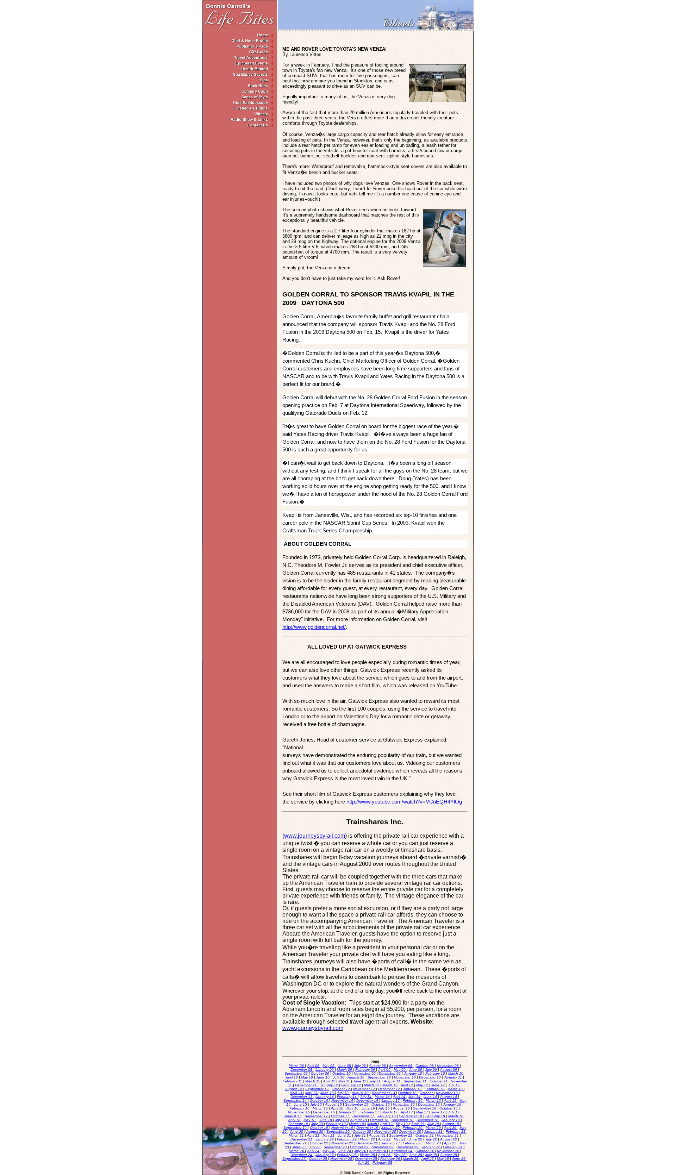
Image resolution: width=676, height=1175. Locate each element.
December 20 (410, 1131)
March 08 (297, 1066)
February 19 (298, 1124)
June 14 (431, 1097)
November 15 (404, 1104)
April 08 (313, 1066)
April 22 (385, 1139)
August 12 (294, 1089)
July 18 (341, 1120)
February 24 (453, 1147)
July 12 (454, 1085)
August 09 (449, 1069)
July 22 (431, 1139)
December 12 (389, 1089)
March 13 (455, 1089)
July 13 (343, 1093)
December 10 (430, 1077)
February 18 (435, 1116)
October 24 (425, 1151)
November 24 (448, 1151)
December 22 (367, 1143)
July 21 (360, 1135)
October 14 (319, 1100)
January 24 (431, 1147)
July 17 (454, 1112)
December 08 (301, 1069)
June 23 (299, 1147)
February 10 (435, 1073)
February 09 (365, 1069)
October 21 (425, 1135)
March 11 (313, 1081)
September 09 (296, 1073)
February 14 (347, 1097)
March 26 (411, 1159)
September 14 (295, 1100)
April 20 (450, 1128)
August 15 (334, 1104)
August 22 (449, 1139)
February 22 (347, 1139)
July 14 (366, 1097)
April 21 (313, 1135)
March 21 (297, 1135)
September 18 (411, 1116)
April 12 (407, 1085)
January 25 (325, 1155)
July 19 (433, 1124)
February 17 (369, 1112)
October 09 (320, 1073)
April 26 (428, 1159)
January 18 (387, 1116)
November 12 (364, 1089)
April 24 (313, 1151)
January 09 (325, 1069)
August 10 (356, 1077)
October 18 (379, 1120)
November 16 (299, 1112)
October (427, 1093)
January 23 (391, 1143)
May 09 (400, 1069)
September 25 (294, 1159)
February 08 (382, 1162)
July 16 (384, 1108)
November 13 (447, 1093)
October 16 (449, 1108)
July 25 (431, 1155)
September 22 (295, 1143)
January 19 (451, 1120)
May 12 (422, 1085)
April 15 (450, 1100)
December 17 (363, 1116)
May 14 (414, 1097)
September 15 (357, 1104)
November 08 (448, 1066)
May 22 (400, 1139)
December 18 (428, 1120)
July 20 (317, 1124)
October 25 (318, 1159)
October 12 (341, 1089)
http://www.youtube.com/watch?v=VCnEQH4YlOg (404, 802)
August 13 (361, 1093)
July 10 (339, 1077)
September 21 (401, 1135)
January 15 (391, 1100)
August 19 (451, 1124)
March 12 (372, 1085)
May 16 (352, 1108)
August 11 (392, 1081)
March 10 (456, 1073)
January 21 (434, 1131)
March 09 (345, 1069)
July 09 (431, 1069)
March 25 (368, 1155)
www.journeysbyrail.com (314, 836)
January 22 (325, 1139)
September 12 (317, 1089)
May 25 (400, 1155)
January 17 (347, 1112)
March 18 (456, 1116)
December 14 (367, 1100)
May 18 (310, 1120)
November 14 (342, 1100)
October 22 (319, 1143)
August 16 (402, 1108)
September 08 (401, 1066)
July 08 (360, 1066)
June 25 (416, 1155)
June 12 (438, 1085)
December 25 (366, 1159)
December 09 (390, 1073)
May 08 (329, 1066)
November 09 (365, 1073)
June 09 (416, 1069)
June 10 (323, 1077)
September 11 (415, 1081)
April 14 (399, 1097)
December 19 (367, 1128)
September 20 (338, 1131)
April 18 (294, 1120)
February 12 (351, 1085)
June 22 (416, 1139)
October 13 (408, 1093)
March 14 (383, 1097)
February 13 (435, 1089)
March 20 (434, 1128)
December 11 (306, 1085)
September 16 (425, 1108)
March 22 (368, 1139)
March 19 (357, 1124)
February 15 (413, 1100)
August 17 (293, 1116)
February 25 (347, 1155)
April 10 (292, 1077)
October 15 (381, 1104)
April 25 (385, 1155)
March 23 (434, 1143)
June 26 (459, 1159)
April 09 (385, 1069)
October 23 (359, 1147)
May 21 (329, 1135)
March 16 (321, 1108)
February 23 (413, 1143)
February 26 (390, 1159)
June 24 (345, 1151)
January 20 (391, 1128)
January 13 (413, 1089)
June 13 (327, 1093)
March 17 (390, 1112)
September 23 (336, 1147)
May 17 (422, 1112)
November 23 (382, 1147)
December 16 (324, 1112)
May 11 (344, 1081)
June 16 (369, 1108)
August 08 (378, 1066)
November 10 (405, 1077)
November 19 (342, 1128)
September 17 (317, 1116)
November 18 (403, 1120)
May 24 (329, 1151)
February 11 (293, 1081)
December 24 (301, 1155)
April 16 (337, 1108)
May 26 (443, 1159)
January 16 (452, 1104)
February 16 (300, 1108)
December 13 (301, 1097)
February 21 (456, 1131)
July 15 (316, 1104)
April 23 (450, 1143)
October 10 (342, 1073)
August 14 (449, 1097)
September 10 (380, 1077)
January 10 (413, 1073)
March (372, 1124)
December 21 (301, 1139)
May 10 (307, 1077)
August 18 (359, 1120)
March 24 (297, 1151)
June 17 (438, 1112)
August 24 (378, 1151)
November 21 (448, 1135)
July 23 (315, 1147)
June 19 (418, 1124)
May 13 (311, 1093)
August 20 (315, 1131)
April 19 (387, 1124)
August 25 (449, 1155)
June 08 (345, 1066)
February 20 (413, 1128)
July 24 (360, 1151)
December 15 (429, 1104)
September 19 (295, 1128)
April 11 (329, 1081)
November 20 (385, 1131)
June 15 (301, 1104)
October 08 (425, 1066)
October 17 (340, 1116)
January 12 (329, 1085)
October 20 (362, 1131)
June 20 (297, 1131)
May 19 (402, 1124)
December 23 (407, 1147)
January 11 (453, 1077)
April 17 (407, 1112)
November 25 (341, 1159)
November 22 (342, 1143)
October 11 (439, 1081)
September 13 (384, 1093)
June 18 (326, 1120)
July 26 (364, 1162)
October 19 (319, 1128)
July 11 (375, 1081)
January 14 (325, 1097)
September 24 (401, 1151)
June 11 (360, 1081)
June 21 (345, 1135)
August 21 (378, 1135)
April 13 (296, 1093)
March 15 (434, 1100)
